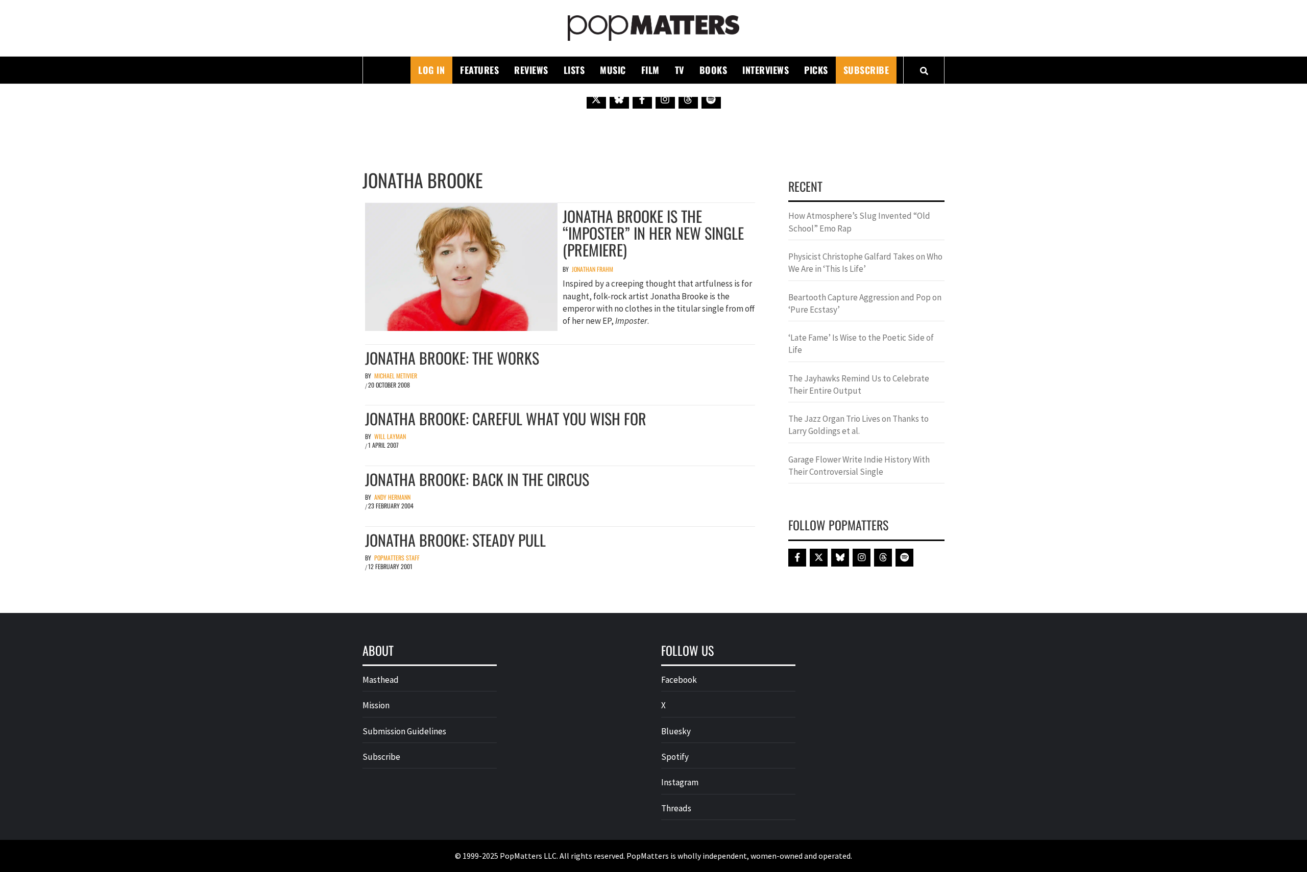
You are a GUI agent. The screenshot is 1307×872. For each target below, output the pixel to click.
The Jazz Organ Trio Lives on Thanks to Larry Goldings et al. (858, 425)
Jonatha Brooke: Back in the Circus (477, 479)
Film (650, 69)
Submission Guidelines (404, 731)
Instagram (679, 782)
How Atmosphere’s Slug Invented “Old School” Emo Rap (859, 222)
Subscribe (866, 69)
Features (479, 69)
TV (679, 69)
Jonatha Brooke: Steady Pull (455, 539)
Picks (816, 69)
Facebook (679, 679)
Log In (431, 69)
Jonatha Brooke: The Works (452, 357)
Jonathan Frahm (592, 269)
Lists (574, 69)
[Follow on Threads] (688, 99)
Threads (676, 808)
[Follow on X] (596, 99)
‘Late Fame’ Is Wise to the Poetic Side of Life (861, 343)
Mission (376, 705)
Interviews (765, 69)
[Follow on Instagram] (665, 99)
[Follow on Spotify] (711, 99)
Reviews (531, 69)
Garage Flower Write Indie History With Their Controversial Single (859, 465)
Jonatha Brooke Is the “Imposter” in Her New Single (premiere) (653, 232)
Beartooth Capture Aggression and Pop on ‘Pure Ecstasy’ (864, 303)
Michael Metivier (395, 375)
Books (713, 69)
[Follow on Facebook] (642, 99)
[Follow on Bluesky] (619, 99)
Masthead (380, 679)
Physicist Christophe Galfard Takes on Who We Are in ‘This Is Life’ (865, 262)
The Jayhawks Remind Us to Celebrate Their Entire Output (858, 384)
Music (613, 69)
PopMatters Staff (397, 557)
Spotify (675, 756)
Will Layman (390, 436)
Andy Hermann (392, 497)
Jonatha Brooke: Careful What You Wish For (505, 418)
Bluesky (676, 731)
